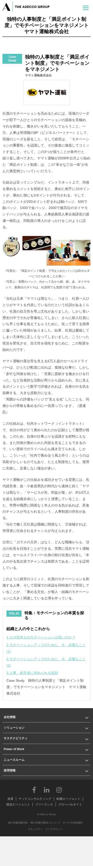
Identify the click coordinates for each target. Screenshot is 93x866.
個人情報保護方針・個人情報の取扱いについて (34, 822)
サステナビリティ (16, 738)
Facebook (34, 789)
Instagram (59, 789)
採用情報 (10, 770)
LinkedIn (46, 789)
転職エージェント (68, 799)
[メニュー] (85, 7)
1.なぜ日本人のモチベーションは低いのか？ (40, 637)
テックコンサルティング (35, 799)
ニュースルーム (14, 759)
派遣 (10, 799)
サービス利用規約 (73, 822)
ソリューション (14, 727)
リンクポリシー (54, 829)
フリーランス (44, 804)
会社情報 (10, 717)
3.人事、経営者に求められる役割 (32, 673)
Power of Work (14, 749)
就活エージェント (18, 804)
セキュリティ (35, 829)
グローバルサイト (70, 804)
